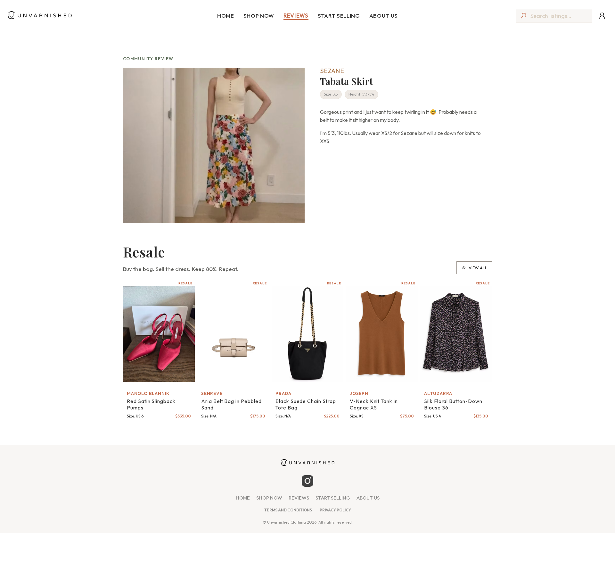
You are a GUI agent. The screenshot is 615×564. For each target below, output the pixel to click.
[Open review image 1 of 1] (214, 145)
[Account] (602, 15)
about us (368, 498)
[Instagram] (307, 481)
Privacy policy (335, 510)
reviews (299, 498)
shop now (269, 498)
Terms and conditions (288, 510)
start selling (333, 498)
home (243, 498)
